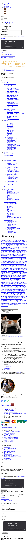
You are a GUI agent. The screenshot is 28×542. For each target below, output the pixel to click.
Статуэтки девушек (12, 91)
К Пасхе (9, 216)
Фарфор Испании (11, 147)
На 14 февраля (10, 213)
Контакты (6, 6)
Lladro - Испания (8, 443)
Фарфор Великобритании (13, 145)
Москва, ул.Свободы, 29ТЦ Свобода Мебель (6, 499)
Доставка (6, 3)
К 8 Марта (9, 211)
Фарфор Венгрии (11, 148)
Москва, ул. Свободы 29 (15, 412)
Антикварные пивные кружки (12, 107)
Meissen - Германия (9, 440)
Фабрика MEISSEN (12, 163)
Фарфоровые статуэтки (10, 84)
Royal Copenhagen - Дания (11, 438)
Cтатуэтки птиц (11, 86)
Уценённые (10, 106)
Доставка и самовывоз (10, 448)
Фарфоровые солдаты (12, 103)
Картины (9, 110)
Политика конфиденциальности (12, 456)
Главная (6, 82)
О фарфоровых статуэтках (11, 455)
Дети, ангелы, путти (12, 95)
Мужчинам (10, 123)
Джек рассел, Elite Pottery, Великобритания (12, 336)
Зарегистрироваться (9, 70)
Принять (3, 377)
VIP (8, 209)
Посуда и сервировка (12, 193)
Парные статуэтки (12, 96)
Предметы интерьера (9, 109)
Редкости (9, 85)
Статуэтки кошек (11, 100)
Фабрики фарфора (8, 137)
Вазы (8, 195)
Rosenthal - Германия (9, 433)
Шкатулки (9, 117)
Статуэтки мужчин (12, 98)
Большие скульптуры (12, 105)
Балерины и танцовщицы (13, 92)
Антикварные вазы (12, 114)
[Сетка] (2, 313)
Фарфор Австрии (11, 144)
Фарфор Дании (11, 142)
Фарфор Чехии (11, 149)
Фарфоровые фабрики (9, 153)
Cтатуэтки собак (11, 88)
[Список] (1, 313)
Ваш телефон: (4, 29)
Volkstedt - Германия (9, 436)
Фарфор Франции (11, 141)
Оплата (6, 4)
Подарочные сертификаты (14, 135)
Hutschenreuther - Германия (11, 437)
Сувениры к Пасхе (12, 134)
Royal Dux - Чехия (8, 441)
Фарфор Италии (11, 140)
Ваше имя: (3, 28)
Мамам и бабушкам (12, 121)
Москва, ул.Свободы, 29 (7, 57)
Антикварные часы (12, 116)
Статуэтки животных (12, 167)
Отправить (3, 50)
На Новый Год (11, 210)
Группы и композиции (13, 99)
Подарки (6, 120)
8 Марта (9, 128)
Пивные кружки (8, 187)
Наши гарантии (8, 454)
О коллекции (7, 452)
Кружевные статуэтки (13, 93)
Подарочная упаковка (9, 451)
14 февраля (10, 131)
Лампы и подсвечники (13, 112)
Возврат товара (8, 459)
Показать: (3, 311)
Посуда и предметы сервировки (15, 113)
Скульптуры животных (13, 89)
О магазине (7, 447)
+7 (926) (8, 22)
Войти (5, 69)
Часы (8, 196)
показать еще (4, 306)
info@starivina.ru (11, 23)
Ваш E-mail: (4, 31)
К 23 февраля (10, 130)
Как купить (7, 458)
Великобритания (8, 155)
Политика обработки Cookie (8, 427)
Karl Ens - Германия (9, 434)
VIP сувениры (10, 127)
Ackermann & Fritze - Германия (12, 431)
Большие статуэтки (12, 182)
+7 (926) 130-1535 (7, 54)
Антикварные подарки (10, 202)
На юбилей (10, 126)
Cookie (19, 372)
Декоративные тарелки (13, 119)
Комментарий (4, 34)
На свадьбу (10, 124)
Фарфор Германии (12, 138)
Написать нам (7, 7)
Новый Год (10, 133)
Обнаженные (10, 102)
